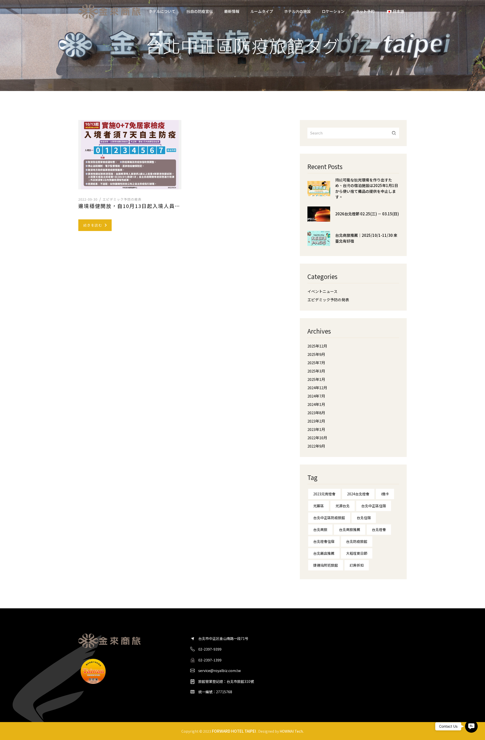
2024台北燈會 (358, 493)
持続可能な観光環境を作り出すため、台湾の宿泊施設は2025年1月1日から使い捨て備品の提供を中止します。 (366, 188)
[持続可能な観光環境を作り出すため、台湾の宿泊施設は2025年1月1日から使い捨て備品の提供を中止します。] (318, 192)
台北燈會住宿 (323, 541)
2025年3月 (316, 371)
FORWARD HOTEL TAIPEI (234, 731)
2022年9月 (316, 446)
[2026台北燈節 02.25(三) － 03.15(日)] (318, 217)
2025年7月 (316, 362)
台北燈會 (379, 529)
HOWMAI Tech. (292, 731)
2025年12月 (317, 346)
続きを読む (92, 225)
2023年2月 (316, 421)
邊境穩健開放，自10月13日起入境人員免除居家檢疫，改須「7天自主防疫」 (129, 206)
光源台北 (342, 505)
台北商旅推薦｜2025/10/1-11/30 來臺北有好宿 (366, 238)
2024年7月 (316, 396)
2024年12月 (317, 387)
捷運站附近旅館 (325, 565)
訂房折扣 (357, 565)
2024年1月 (316, 404)
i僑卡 (385, 493)
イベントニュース (322, 291)
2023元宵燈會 (324, 493)
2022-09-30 (88, 199)
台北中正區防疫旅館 (329, 517)
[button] (471, 726)
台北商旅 (320, 529)
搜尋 (394, 133)
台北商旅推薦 (349, 529)
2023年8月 (316, 412)
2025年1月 (316, 379)
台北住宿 (364, 517)
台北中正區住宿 (373, 505)
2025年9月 (316, 354)
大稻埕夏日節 (356, 553)
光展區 (318, 505)
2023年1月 (316, 429)
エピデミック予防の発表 (122, 199)
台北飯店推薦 (323, 553)
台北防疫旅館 (356, 541)
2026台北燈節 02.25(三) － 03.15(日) (367, 213)
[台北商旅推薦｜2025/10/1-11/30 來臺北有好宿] (318, 242)
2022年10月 (317, 437)
